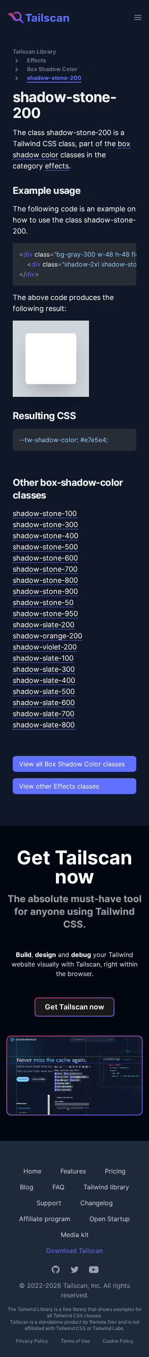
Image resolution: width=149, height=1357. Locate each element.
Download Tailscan (74, 1251)
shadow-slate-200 (43, 625)
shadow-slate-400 (44, 680)
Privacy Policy (32, 1341)
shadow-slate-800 (44, 725)
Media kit (75, 1235)
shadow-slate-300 (44, 669)
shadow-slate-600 (44, 702)
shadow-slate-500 (44, 691)
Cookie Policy (118, 1341)
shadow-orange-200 (47, 636)
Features (73, 1171)
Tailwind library (106, 1187)
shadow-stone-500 (45, 547)
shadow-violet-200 (45, 647)
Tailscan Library (34, 51)
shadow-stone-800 (45, 580)
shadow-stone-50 (43, 602)
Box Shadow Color (52, 69)
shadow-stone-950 (45, 613)
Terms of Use (75, 1341)
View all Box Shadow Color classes (72, 764)
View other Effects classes (59, 786)
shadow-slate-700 (43, 713)
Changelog (96, 1203)
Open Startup (109, 1219)
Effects (36, 60)
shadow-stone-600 (45, 558)
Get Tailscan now (74, 1007)
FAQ (58, 1187)
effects (57, 166)
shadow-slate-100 (43, 658)
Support (49, 1203)
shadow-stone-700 (45, 569)
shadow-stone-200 (54, 77)
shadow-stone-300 (45, 524)
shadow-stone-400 (45, 536)
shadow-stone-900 (45, 591)
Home (32, 1171)
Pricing (115, 1171)
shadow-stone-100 (45, 513)
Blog (26, 1187)
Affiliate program (44, 1219)
